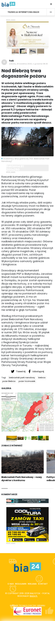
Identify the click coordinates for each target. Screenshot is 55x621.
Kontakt (43, 584)
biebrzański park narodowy (22, 377)
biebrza (41, 377)
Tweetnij (21, 371)
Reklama (32, 584)
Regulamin (20, 584)
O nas (10, 584)
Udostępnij (38, 371)
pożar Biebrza (8, 381)
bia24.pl (34, 596)
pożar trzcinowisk (27, 381)
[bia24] (8, 4)
